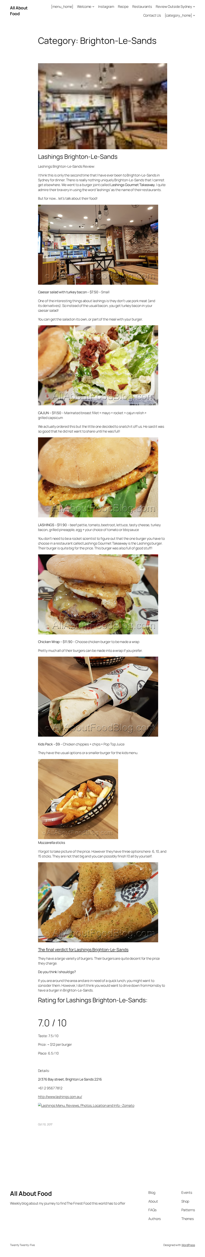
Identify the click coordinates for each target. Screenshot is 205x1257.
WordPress (188, 1245)
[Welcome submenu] (93, 6)
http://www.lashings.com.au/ (60, 1096)
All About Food (19, 10)
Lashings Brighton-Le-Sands (78, 156)
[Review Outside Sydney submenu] (194, 6)
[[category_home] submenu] (194, 15)
